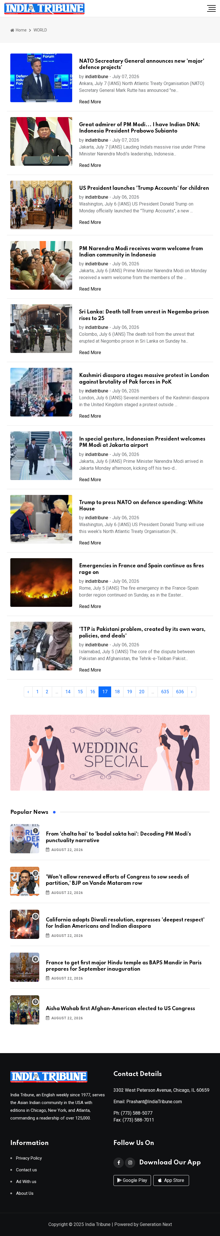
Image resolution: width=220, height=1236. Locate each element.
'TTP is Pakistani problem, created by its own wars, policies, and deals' (142, 632)
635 (165, 691)
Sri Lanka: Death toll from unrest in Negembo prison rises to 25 (144, 315)
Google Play (134, 1180)
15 (80, 691)
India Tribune (98, 1224)
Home (21, 30)
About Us (25, 1193)
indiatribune (96, 76)
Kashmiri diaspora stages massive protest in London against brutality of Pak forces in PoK (144, 378)
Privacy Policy (29, 1158)
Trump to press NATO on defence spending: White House (141, 506)
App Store (173, 1180)
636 (180, 691)
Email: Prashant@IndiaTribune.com (147, 1101)
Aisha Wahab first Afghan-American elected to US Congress (120, 1008)
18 (117, 691)
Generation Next (156, 1224)
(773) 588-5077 (136, 1113)
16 (92, 691)
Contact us (26, 1170)
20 (141, 691)
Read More (90, 101)
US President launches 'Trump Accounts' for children (144, 188)
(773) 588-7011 (138, 1120)
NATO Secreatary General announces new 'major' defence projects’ (141, 64)
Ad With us (26, 1182)
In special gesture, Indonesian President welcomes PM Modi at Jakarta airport (142, 442)
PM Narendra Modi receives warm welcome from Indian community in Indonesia (141, 252)
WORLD (40, 30)
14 (67, 691)
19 (129, 691)
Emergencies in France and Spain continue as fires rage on (141, 569)
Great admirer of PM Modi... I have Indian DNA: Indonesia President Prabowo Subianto (139, 128)
